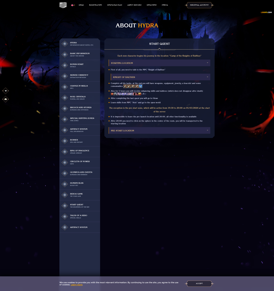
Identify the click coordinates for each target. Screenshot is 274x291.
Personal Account (199, 5)
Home (81, 5)
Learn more (76, 285)
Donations (151, 5)
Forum (165, 5)
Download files (114, 5)
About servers (134, 5)
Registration (95, 5)
